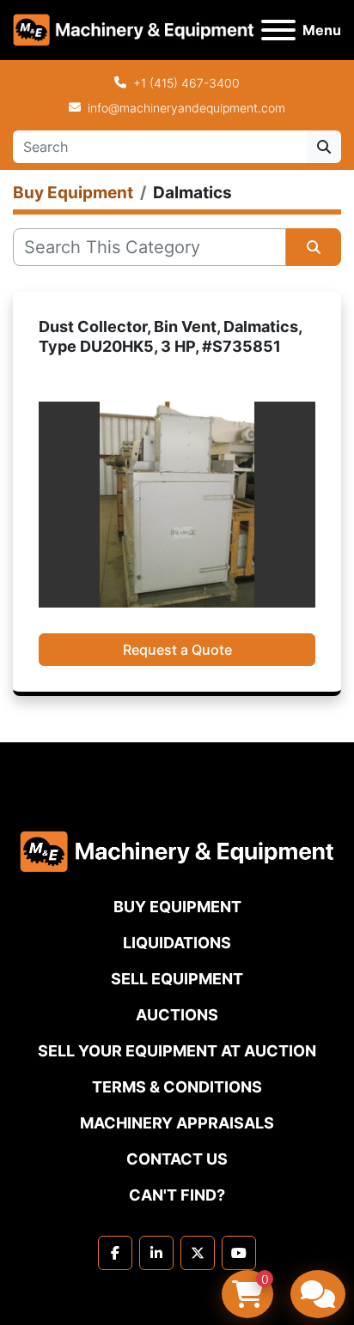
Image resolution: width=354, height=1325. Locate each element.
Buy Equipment (177, 907)
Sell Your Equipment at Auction (177, 1051)
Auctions (177, 1015)
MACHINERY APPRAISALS (177, 1123)
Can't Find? (177, 1195)
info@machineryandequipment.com (186, 107)
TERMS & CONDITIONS (177, 1087)
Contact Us (177, 1159)
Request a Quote (177, 649)
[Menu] (278, 30)
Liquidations (177, 943)
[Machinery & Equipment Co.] (177, 850)
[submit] (324, 146)
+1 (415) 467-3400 (186, 83)
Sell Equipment (177, 979)
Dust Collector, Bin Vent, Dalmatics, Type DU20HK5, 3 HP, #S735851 (170, 336)
